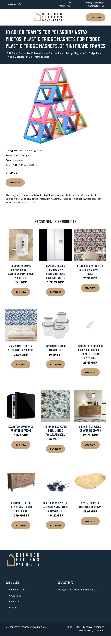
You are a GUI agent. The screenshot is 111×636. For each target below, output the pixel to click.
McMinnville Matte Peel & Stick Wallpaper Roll (56, 430)
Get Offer (95, 17)
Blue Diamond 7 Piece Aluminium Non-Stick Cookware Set (55, 507)
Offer (14, 607)
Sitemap (99, 630)
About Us (16, 595)
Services (15, 601)
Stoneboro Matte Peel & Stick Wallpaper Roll (90, 269)
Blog (69, 627)
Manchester (64, 5)
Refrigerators (36, 150)
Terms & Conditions (93, 627)
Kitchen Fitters (19, 589)
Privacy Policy (86, 630)
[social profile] (19, 4)
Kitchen (24, 150)
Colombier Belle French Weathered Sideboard (21, 507)
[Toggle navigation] (9, 17)
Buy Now (15, 182)
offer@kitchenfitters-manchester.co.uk (78, 589)
